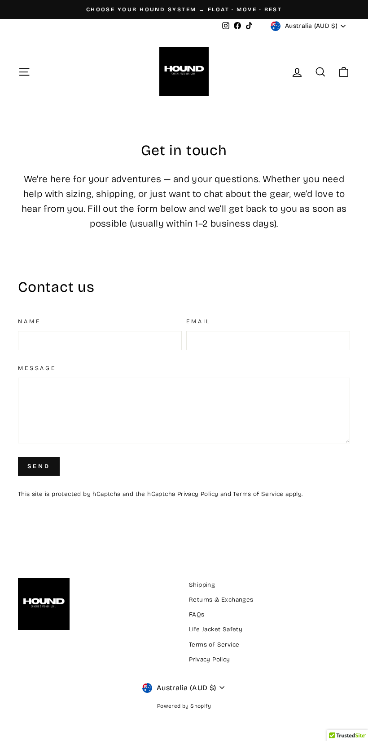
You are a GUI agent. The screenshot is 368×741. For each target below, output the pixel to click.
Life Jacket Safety (215, 629)
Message (37, 368)
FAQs (197, 614)
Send (38, 466)
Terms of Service (258, 494)
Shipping (202, 585)
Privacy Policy (198, 494)
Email (198, 321)
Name (29, 321)
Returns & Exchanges (221, 599)
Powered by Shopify (184, 706)
